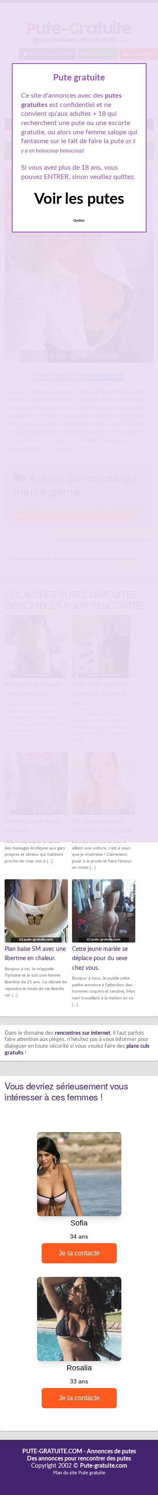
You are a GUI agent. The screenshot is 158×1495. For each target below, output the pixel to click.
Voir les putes (79, 199)
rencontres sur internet (82, 1033)
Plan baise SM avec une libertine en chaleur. (35, 953)
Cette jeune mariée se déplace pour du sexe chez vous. (100, 958)
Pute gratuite (91, 1473)
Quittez (79, 220)
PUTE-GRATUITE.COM (52, 1452)
